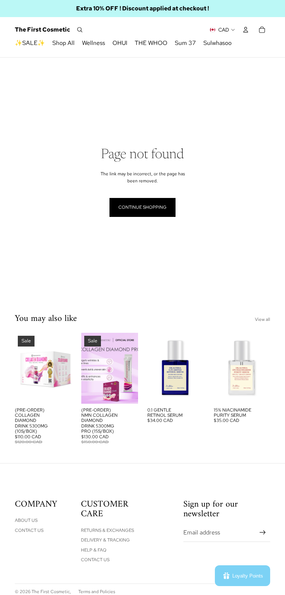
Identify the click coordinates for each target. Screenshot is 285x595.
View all (262, 319)
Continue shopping (142, 207)
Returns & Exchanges (107, 530)
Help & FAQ (94, 550)
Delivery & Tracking (105, 540)
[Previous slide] (20, 368)
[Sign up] (262, 532)
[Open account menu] (246, 30)
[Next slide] (65, 368)
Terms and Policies (96, 592)
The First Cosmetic (51, 592)
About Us (26, 520)
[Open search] (80, 30)
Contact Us (29, 530)
